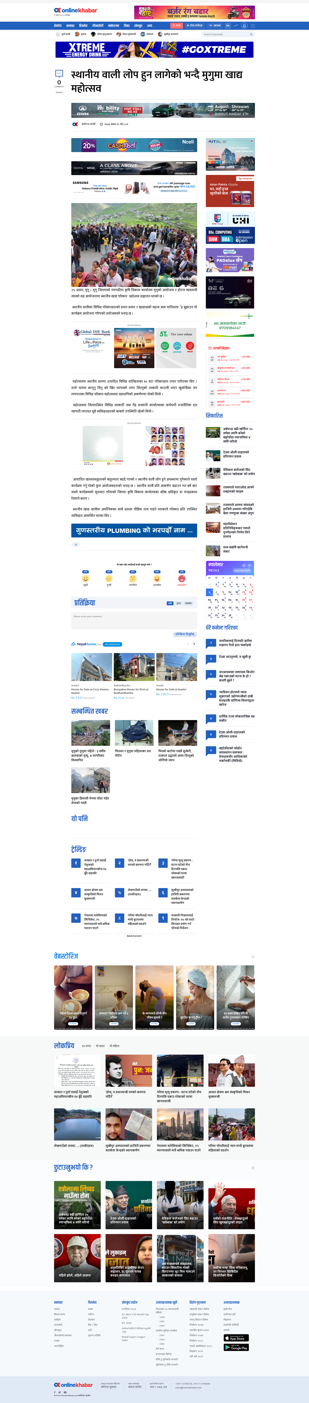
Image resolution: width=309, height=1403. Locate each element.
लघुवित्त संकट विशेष (199, 1314)
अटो (90, 1330)
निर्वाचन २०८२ (196, 1341)
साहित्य (57, 1320)
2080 (162, 1317)
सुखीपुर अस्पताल (171, 34)
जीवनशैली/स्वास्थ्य (62, 1335)
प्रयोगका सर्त (229, 1314)
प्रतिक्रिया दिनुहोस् (184, 634)
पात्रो (178, 26)
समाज (57, 1309)
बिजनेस (83, 25)
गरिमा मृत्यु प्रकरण (104, 34)
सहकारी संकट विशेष (199, 1309)
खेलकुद (138, 25)
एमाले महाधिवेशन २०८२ (201, 1346)
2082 (162, 1325)
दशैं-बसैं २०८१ (196, 1356)
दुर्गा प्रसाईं (66, 34)
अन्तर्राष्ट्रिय (59, 1346)
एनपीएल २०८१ (129, 1309)
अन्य (149, 25)
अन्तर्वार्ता (58, 1325)
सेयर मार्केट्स (196, 26)
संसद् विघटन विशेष (199, 1320)
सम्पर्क (226, 1330)
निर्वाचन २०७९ (196, 1335)
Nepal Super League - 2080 (134, 1338)
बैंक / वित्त (93, 1325)
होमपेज (57, 25)
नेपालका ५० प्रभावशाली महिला (167, 1311)
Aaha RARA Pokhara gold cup (136, 1330)
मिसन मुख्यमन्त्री (129, 34)
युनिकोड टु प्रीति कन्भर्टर (167, 1365)
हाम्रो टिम (228, 1309)
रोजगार (91, 1320)
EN (227, 25)
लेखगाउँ (150, 34)
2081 (161, 1321)
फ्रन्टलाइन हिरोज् (163, 1354)
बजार (90, 1309)
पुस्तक (83, 34)
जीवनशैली (97, 25)
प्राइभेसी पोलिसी (231, 1325)
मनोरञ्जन (113, 25)
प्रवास (56, 1341)
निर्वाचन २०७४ (197, 1325)
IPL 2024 (126, 1323)
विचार (127, 25)
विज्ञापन (227, 1320)
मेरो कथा (160, 1349)
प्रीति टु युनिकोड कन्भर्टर (167, 1359)
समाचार (70, 25)
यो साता (100, 1046)
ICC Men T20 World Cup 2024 (135, 1316)
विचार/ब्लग (59, 1314)
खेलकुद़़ (58, 1330)
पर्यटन (91, 1314)
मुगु (76, 544)
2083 (161, 1344)
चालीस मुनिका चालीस (166, 1331)
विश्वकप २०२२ (196, 1351)
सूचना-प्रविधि (94, 1335)
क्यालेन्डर (215, 564)
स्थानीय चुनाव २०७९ (199, 1330)
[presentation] (188, 644)
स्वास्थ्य (217, 26)
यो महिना (114, 1046)
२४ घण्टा (86, 1046)
